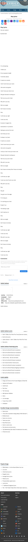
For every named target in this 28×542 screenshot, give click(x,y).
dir (18, 530)
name (4, 516)
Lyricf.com (11, 13)
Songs (14, 10)
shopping (19, 514)
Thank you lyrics (6, 420)
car (3, 530)
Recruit (19, 506)
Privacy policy (3, 497)
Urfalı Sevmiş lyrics (7, 472)
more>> (25, 283)
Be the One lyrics (6, 337)
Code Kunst (5, 385)
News (20, 10)
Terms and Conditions (5, 495)
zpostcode (5, 506)
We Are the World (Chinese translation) (12, 360)
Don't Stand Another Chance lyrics (11, 362)
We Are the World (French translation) (11, 370)
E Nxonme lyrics (6, 431)
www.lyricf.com (14, 540)
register (16, 497)
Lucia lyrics (5, 483)
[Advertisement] (14, 48)
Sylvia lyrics (5, 411)
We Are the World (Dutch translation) (11, 355)
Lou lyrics (5, 469)
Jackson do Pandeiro (7, 383)
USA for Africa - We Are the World (10, 357)
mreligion (19, 509)
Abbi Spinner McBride (8, 393)
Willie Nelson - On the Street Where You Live (13, 467)
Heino (4, 396)
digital (18, 528)
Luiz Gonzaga (6, 398)
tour (18, 521)
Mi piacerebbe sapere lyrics (9, 481)
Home (2, 10)
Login (16, 495)
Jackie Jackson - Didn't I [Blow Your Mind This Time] (15, 339)
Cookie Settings (4, 499)
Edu (4, 533)
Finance (19, 533)
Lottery (19, 523)
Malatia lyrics (6, 478)
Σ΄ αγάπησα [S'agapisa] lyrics (9, 485)
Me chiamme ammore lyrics (9, 427)
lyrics (18, 526)
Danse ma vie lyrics (7, 418)
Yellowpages (5, 511)
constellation (6, 514)
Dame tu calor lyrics (7, 425)
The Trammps (6, 390)
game (18, 516)
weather (5, 509)
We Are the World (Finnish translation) (11, 350)
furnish (4, 523)
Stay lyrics (19, 13)
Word (4, 521)
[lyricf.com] (14, 3)
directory (5, 518)
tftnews (4, 526)
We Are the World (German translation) (12, 352)
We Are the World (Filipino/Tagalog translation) (13, 367)
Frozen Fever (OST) (7, 401)
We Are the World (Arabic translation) (11, 372)
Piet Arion (5, 388)
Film (26, 10)
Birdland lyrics (6, 416)
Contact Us (3, 502)
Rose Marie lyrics (7, 422)
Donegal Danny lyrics (7, 476)
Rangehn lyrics (6, 474)
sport (18, 511)
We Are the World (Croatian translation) (12, 365)
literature (19, 518)
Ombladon (5, 403)
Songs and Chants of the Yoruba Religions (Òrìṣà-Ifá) (15, 380)
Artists (8, 10)
